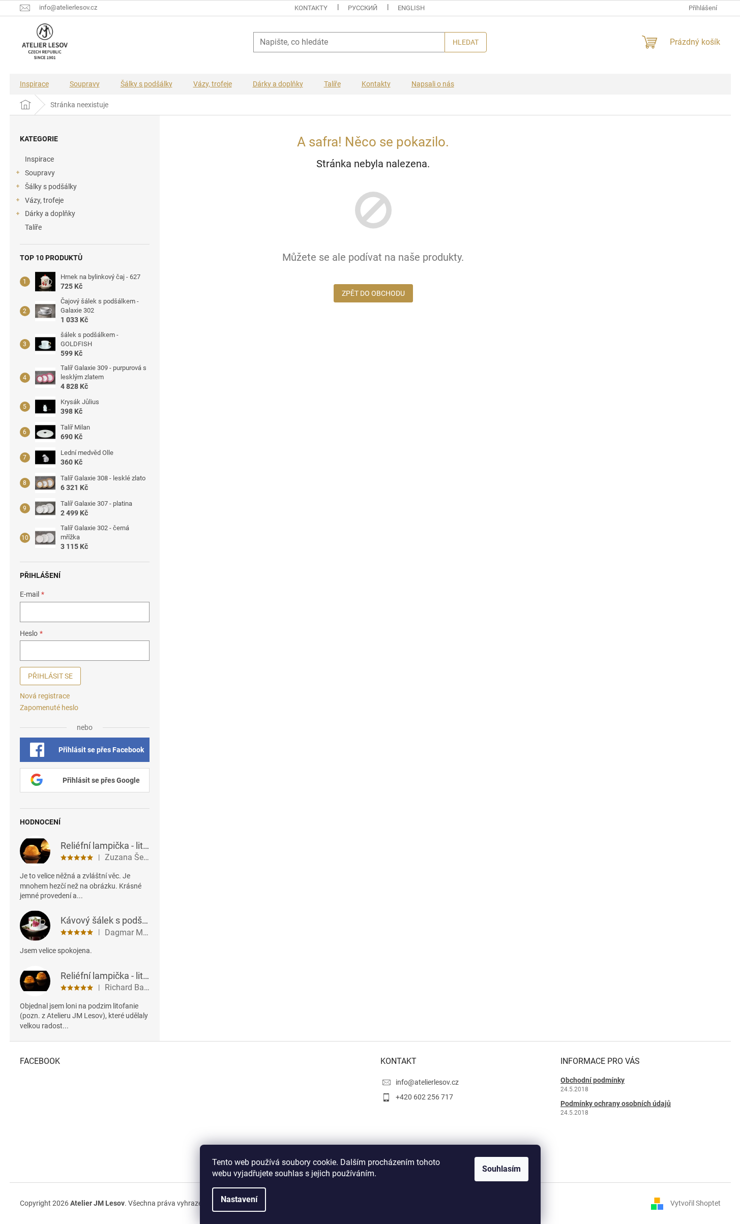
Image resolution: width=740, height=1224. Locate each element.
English (411, 8)
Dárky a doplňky (50, 213)
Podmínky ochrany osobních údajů (615, 1103)
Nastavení (239, 1199)
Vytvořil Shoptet (695, 1203)
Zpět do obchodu (373, 293)
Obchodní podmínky (592, 1080)
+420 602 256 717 (424, 1097)
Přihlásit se (50, 676)
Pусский (362, 8)
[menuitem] (34, 84)
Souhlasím (501, 1169)
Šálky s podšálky (51, 186)
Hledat (466, 42)
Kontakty (311, 8)
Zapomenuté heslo (49, 707)
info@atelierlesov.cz (427, 1082)
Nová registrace (45, 696)
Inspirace (39, 159)
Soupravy (40, 173)
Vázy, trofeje (44, 200)
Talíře (33, 227)
